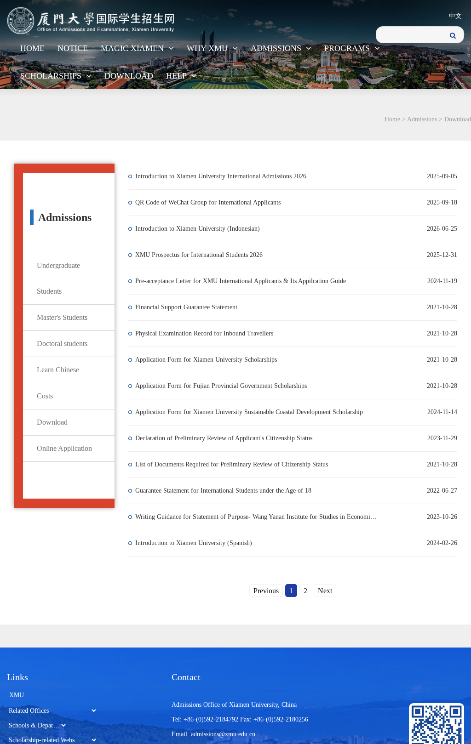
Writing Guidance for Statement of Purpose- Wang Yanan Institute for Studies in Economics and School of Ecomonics (258, 516)
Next (325, 591)
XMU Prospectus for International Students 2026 (206, 254)
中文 (455, 15)
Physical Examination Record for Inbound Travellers (211, 333)
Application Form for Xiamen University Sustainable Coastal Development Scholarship (256, 412)
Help (177, 75)
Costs (45, 396)
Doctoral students (62, 343)
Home (32, 48)
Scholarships (52, 75)
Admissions (277, 48)
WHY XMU (208, 48)
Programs (348, 48)
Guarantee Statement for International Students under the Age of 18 (230, 490)
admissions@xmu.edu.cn (223, 734)
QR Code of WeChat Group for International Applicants (214, 202)
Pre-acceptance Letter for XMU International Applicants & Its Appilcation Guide (247, 281)
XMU (16, 695)
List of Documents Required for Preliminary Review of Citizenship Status (238, 464)
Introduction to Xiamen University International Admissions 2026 (227, 176)
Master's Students (62, 317)
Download (128, 75)
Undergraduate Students (58, 278)
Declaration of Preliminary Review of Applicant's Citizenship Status (230, 438)
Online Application (64, 448)
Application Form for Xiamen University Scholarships (213, 359)
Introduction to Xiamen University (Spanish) (200, 543)
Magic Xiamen (133, 48)
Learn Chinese (58, 370)
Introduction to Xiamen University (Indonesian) (204, 228)
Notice (72, 48)
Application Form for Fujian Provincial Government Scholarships (228, 385)
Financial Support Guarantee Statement (193, 307)
